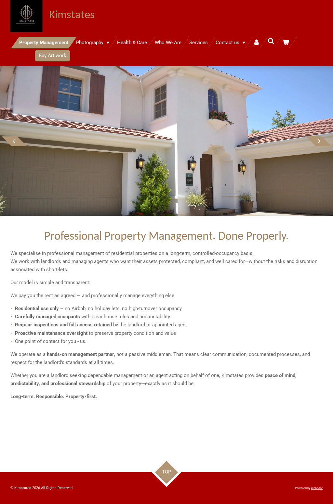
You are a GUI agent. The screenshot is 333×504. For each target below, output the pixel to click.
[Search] (271, 41)
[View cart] (285, 42)
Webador (317, 488)
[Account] (256, 42)
